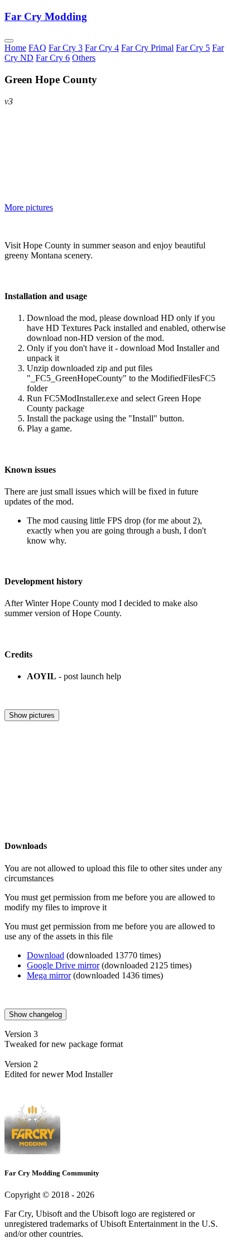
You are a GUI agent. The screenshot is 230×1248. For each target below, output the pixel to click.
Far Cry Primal (147, 47)
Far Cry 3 (66, 47)
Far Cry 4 (102, 47)
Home (15, 47)
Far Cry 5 (193, 47)
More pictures (28, 207)
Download (45, 955)
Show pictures (32, 715)
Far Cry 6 (53, 58)
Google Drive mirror (63, 965)
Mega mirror (49, 975)
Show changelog (35, 1014)
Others (83, 58)
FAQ (37, 47)
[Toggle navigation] (8, 40)
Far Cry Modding (45, 16)
